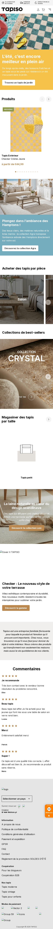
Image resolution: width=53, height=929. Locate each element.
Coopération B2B (10, 875)
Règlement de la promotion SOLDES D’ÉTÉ (24, 859)
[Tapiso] (12, 9)
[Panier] (43, 9)
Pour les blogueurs (11, 870)
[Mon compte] (38, 9)
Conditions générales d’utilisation (18, 834)
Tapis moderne (9, 886)
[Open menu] (49, 9)
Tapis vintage (8, 891)
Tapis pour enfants (11, 896)
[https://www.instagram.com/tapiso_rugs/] (24, 806)
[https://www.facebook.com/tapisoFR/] (19, 806)
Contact (6, 854)
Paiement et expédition (13, 839)
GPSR (5, 844)
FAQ (4, 849)
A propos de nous (11, 824)
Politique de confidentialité (15, 829)
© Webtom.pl (9, 812)
